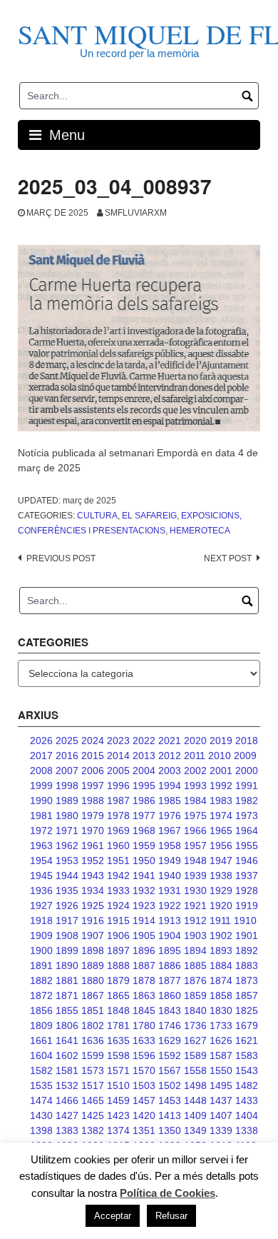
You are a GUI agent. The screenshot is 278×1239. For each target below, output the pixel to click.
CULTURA (97, 516)
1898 (92, 950)
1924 (118, 905)
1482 (246, 1085)
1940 (169, 875)
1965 (221, 830)
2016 (67, 755)
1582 (41, 1070)
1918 (41, 920)
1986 (144, 800)
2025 (67, 740)
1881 (67, 980)
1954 (41, 860)
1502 (169, 1085)
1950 (144, 860)
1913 (169, 920)
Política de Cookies (167, 1193)
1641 (67, 1040)
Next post (228, 558)
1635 (118, 1040)
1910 (245, 920)
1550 (221, 1070)
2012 (169, 755)
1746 (169, 1025)
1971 (67, 830)
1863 (144, 995)
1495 (221, 1085)
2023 (118, 740)
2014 (118, 755)
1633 (144, 1040)
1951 (118, 860)
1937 (246, 875)
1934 (92, 890)
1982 (246, 800)
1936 (41, 890)
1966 (195, 830)
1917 (67, 920)
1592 (169, 1055)
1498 (195, 1085)
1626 (221, 1040)
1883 (246, 965)
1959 (144, 845)
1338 (246, 1130)
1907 (92, 935)
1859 (195, 995)
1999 (41, 785)
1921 (195, 905)
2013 (144, 755)
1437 (221, 1100)
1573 (92, 1070)
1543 (246, 1070)
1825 (246, 1010)
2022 (144, 740)
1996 (118, 785)
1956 (221, 845)
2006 (92, 770)
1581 (67, 1070)
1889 (92, 965)
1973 (246, 815)
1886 (169, 965)
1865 (118, 995)
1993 (195, 785)
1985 (169, 800)
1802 (92, 1025)
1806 (67, 1025)
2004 (144, 770)
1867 (92, 995)
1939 (195, 875)
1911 (220, 920)
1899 (67, 950)
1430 (41, 1115)
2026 (41, 740)
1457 (144, 1100)
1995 (144, 785)
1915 (118, 920)
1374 (118, 1130)
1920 (221, 905)
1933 (118, 890)
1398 (41, 1130)
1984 (195, 800)
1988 (92, 800)
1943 (92, 875)
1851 (92, 1010)
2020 (195, 740)
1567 (169, 1070)
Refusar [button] (171, 1215)
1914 (144, 920)
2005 (118, 770)
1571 (118, 1070)
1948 (195, 860)
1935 (67, 890)
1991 (246, 785)
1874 (221, 980)
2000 (246, 770)
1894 (195, 950)
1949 (169, 860)
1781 (118, 1025)
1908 (67, 935)
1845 (144, 1010)
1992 (221, 785)
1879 (118, 980)
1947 (221, 860)
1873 (246, 980)
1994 (169, 785)
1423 (118, 1115)
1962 (67, 845)
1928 (246, 890)
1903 (195, 935)
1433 (246, 1100)
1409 (195, 1115)
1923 (144, 905)
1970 (92, 830)
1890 (67, 965)
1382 (92, 1130)
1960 (118, 845)
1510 (118, 1085)
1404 (246, 1115)
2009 (245, 755)
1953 (67, 860)
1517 (92, 1085)
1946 (246, 860)
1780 (144, 1025)
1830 (221, 1010)
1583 (246, 1055)
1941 (144, 875)
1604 (41, 1055)
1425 (92, 1115)
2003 (169, 770)
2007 (67, 770)
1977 (144, 815)
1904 (169, 935)
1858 (221, 995)
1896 (144, 950)
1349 (195, 1130)
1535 (41, 1085)
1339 (221, 1130)
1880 (92, 980)
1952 (92, 860)
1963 (41, 845)
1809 (41, 1025)
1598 (118, 1055)
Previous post (61, 558)
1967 (169, 830)
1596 (144, 1055)
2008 (41, 770)
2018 (246, 740)
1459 (118, 1100)
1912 (195, 920)
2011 (194, 755)
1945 (41, 875)
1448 (195, 1100)
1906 (118, 935)
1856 (41, 1010)
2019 (221, 740)
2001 (221, 770)
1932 (144, 890)
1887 (144, 965)
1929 (221, 890)
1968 (144, 830)
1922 (169, 905)
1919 (246, 905)
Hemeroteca (200, 531)
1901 (246, 935)
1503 (144, 1085)
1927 (41, 905)
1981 (41, 815)
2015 (92, 755)
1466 (67, 1100)
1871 (67, 995)
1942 (118, 875)
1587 (221, 1055)
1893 (221, 950)
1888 (118, 965)
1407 (221, 1115)
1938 (221, 875)
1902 (221, 935)
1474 (41, 1100)
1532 (67, 1085)
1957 (195, 845)
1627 (195, 1040)
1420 (144, 1115)
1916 (92, 920)
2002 (195, 770)
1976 (169, 815)
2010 (219, 755)
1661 (41, 1040)
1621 (246, 1040)
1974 (221, 815)
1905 (144, 935)
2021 (169, 740)
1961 (92, 845)
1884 (221, 965)
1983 (221, 800)
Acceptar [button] (112, 1215)
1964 (246, 830)
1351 (144, 1130)
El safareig (149, 516)
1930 (195, 890)
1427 (67, 1115)
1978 (118, 815)
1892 (246, 950)
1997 (92, 785)
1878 (144, 980)
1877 (169, 980)
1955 (246, 845)
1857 (246, 995)
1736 (195, 1025)
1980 (67, 815)
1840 (195, 1010)
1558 (195, 1070)
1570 (144, 1070)
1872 (41, 995)
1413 (169, 1115)
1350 (169, 1130)
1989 (67, 800)
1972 (41, 830)
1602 (67, 1055)
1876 (195, 980)
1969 (118, 830)
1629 (169, 1040)
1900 (41, 950)
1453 (169, 1100)
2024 (92, 740)
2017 (41, 755)
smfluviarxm (136, 213)
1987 (118, 800)
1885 (195, 965)
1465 (92, 1100)
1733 (221, 1025)
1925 (92, 905)
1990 (41, 800)
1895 (169, 950)
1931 (169, 890)
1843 (169, 1010)
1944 (67, 875)
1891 (41, 965)
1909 (41, 935)
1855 (67, 1010)
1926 (67, 905)
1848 (118, 1010)
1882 (41, 980)
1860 (169, 995)
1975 (195, 815)
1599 (92, 1055)
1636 (92, 1040)
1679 (246, 1025)
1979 (92, 815)
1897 (118, 950)
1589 (195, 1055)
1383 (67, 1130)
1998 (67, 785)
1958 (169, 845)
